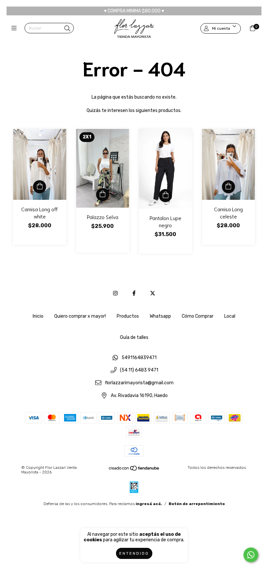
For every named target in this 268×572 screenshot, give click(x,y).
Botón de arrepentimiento (197, 503)
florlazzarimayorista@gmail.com (139, 383)
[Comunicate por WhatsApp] (250, 555)
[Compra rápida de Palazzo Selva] (102, 194)
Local (229, 316)
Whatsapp (160, 316)
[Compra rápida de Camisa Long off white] (39, 186)
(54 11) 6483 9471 (139, 370)
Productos (128, 316)
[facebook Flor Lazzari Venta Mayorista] (134, 293)
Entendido (134, 553)
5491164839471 (139, 357)
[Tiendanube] (134, 470)
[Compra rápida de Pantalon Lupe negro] (165, 195)
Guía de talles (134, 337)
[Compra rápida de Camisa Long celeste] (228, 186)
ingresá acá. (149, 503)
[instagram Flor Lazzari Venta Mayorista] (115, 293)
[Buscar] (67, 29)
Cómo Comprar (197, 316)
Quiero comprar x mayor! (80, 316)
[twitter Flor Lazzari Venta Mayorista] (152, 293)
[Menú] (16, 28)
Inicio (38, 316)
